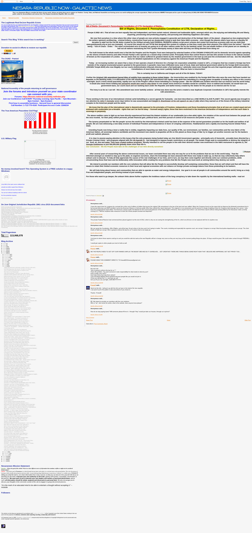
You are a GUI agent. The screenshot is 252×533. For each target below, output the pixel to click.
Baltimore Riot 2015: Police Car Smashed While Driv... (16, 323)
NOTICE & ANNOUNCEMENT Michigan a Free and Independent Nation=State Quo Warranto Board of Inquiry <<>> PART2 (34, 224)
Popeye (93, 248)
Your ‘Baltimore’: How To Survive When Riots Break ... (17, 356)
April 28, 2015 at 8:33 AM (96, 214)
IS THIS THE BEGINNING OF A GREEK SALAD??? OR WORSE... (20, 297)
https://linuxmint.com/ (6, 198)
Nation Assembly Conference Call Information (13, 209)
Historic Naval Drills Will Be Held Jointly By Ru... (15, 306)
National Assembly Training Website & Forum (13, 210)
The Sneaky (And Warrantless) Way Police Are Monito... (17, 355)
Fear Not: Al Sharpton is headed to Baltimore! (14, 377)
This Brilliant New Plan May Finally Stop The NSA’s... (16, 354)
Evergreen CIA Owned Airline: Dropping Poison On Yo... (17, 394)
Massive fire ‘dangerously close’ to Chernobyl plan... (16, 277)
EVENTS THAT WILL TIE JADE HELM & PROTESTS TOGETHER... (20, 345)
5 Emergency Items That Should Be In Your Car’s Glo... (17, 352)
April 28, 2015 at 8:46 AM (96, 222)
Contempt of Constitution (7, 214)
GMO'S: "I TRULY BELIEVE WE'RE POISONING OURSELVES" (19, 405)
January (6, 454)
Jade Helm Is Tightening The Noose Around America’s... (17, 349)
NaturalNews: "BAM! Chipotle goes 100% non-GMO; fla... (17, 368)
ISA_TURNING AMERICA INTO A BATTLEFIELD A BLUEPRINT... (19, 371)
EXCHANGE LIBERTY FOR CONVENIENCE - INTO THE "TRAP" (20, 423)
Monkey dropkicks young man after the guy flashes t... (17, 320)
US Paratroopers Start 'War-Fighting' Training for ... (16, 418)
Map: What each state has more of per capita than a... (17, 424)
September (7, 259)
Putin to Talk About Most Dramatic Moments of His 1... (17, 403)
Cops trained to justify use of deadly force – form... (16, 447)
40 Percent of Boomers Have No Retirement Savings (16, 450)
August (6, 260)
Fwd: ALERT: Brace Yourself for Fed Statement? (15, 329)
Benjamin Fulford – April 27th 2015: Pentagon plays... (16, 437)
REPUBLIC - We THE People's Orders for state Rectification (17, 221)
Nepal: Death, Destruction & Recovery (13, 387)
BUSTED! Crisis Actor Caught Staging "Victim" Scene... (17, 367)
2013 (4, 458)
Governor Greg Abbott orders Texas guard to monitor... (17, 339)
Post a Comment (90, 317)
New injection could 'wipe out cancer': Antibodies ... (16, 310)
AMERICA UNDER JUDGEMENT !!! (12, 292)
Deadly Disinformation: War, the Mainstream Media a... (17, 282)
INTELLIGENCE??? (8, 400)
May (5, 264)
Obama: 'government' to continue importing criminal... (16, 312)
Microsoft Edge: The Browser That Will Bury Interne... (16, 305)
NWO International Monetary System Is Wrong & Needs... (17, 325)
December (7, 254)
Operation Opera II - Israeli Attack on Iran (14, 431)
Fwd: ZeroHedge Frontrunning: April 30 (13, 295)
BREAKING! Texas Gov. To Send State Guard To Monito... (18, 364)
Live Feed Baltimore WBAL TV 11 (12, 414)
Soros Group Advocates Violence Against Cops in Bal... (17, 365)
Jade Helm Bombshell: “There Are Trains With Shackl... (17, 273)
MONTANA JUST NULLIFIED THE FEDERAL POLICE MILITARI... (20, 404)
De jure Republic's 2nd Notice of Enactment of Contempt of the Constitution (21, 216)
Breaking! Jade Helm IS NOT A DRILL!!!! (13, 346)
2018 (4, 248)
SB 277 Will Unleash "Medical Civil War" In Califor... (16, 372)
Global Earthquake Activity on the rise (13, 395)
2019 (4, 246)
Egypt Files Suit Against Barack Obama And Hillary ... (16, 303)
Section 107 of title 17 (39, 513)
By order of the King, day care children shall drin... (16, 427)
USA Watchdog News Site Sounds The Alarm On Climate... (18, 269)
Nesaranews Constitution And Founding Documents (60, 18)
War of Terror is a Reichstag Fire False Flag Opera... (16, 426)
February (6, 453)
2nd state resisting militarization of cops (13, 381)
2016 (4, 251)
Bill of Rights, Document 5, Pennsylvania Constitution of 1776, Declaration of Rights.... (125, 26)
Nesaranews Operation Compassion (32, 18)
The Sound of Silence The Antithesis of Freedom (15, 369)
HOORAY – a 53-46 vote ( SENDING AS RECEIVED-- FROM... (19, 443)
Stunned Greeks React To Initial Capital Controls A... (16, 417)
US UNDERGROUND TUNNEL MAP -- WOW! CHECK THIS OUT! (20, 359)
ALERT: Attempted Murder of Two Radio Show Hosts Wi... (17, 331)
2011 (4, 461)
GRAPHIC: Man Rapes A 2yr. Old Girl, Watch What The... (17, 302)
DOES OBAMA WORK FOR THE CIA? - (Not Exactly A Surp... (19, 440)
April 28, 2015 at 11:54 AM (97, 263)
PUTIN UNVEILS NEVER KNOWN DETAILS (14, 401)
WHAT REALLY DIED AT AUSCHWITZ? (13, 390)
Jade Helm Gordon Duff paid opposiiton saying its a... (16, 449)
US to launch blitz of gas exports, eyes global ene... (16, 433)
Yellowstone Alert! (8, 315)
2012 (4, 459)
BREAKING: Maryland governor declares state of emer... (17, 441)
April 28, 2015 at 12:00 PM (97, 282)
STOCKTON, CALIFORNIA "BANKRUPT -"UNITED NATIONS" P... (20, 338)
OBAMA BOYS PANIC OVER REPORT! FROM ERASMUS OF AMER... (21, 374)
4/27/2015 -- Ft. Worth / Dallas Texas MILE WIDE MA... (17, 410)
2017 (4, 250)
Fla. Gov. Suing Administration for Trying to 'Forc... (16, 420)
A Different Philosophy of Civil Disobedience (14, 280)
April (5, 266)
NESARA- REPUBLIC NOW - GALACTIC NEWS (62, 7)
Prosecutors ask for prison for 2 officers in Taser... (16, 434)
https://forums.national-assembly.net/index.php (44, 97)
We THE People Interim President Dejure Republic (14, 212)
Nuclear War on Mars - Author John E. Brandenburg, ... (17, 336)
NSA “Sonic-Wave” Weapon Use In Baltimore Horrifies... (17, 333)
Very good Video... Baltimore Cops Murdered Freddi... (16, 361)
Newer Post (89, 320)
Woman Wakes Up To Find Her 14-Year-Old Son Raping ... (18, 308)
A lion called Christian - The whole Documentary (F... (16, 318)
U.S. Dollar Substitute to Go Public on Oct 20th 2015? (16, 375)
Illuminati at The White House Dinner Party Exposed (16, 341)
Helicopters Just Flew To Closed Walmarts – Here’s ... (17, 384)
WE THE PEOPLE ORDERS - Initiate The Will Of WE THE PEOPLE (19, 222)
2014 (4, 456)
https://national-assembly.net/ (27, 26)
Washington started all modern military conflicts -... (16, 358)
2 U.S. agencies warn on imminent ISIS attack (15, 444)
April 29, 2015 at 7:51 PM (96, 314)
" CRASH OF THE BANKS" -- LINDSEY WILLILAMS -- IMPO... (19, 326)
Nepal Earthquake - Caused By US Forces (14, 388)
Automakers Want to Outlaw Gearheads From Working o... (18, 416)
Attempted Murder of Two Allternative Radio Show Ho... (17, 342)
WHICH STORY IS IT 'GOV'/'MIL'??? (13, 393)
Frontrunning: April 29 (9, 328)
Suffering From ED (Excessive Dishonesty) (14, 439)
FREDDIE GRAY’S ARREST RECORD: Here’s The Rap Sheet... (19, 274)
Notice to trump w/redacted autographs (11, 207)
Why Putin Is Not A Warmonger (11, 272)
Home (4, 18)
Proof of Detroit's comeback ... (11, 378)
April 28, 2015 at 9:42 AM (96, 233)
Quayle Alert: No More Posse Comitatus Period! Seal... (17, 286)
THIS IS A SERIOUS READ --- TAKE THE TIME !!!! (16, 289)
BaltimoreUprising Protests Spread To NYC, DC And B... (17, 276)
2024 (4, 243)
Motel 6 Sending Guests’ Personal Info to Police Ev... (16, 411)
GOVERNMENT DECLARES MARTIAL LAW (14, 429)
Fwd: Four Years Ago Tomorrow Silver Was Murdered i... (17, 296)
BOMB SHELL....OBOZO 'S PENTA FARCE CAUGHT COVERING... (20, 398)
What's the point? (8, 313)
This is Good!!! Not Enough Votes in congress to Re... (16, 270)
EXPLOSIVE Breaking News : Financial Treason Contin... (17, 299)
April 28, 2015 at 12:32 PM (97, 296)
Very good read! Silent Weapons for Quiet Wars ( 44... (17, 380)
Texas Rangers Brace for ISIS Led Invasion (14, 283)
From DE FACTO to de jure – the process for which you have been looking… (21, 208)
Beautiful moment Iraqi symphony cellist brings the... (16, 344)
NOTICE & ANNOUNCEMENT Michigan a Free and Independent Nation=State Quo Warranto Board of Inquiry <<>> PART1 (34, 223)
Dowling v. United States (24, 517)
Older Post (248, 320)
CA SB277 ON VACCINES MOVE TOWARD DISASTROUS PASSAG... (21, 348)
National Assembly (13, 18)
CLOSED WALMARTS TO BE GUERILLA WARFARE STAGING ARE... (21, 300)
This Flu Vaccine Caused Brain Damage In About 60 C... (17, 351)
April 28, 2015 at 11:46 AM (97, 246)
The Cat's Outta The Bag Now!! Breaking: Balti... (15, 362)
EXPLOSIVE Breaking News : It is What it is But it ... (16, 279)
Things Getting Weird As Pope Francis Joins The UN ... (17, 332)
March (6, 452)
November (7, 256)
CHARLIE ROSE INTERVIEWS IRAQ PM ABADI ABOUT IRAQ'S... (20, 335)
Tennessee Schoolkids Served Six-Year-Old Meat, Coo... (17, 309)
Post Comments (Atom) (101, 324)
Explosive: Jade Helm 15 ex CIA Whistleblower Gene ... (17, 385)
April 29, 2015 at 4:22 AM (96, 306)
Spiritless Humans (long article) (11, 421)
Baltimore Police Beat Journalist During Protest (15, 430)
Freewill (93, 285)
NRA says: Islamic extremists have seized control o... (16, 293)
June (5, 263)
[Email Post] (103, 195)
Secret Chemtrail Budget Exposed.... (12, 436)
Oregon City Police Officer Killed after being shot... (16, 413)
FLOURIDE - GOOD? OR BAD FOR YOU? (14, 391)
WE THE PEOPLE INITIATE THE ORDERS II (13, 218)
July (5, 261)
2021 (4, 245)
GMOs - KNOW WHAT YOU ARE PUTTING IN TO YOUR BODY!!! (20, 407)
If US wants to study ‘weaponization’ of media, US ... (16, 322)
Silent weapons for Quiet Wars (11, 397)
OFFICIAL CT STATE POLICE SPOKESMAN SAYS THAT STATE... (20, 382)
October (6, 257)
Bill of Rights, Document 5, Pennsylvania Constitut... (16, 408)
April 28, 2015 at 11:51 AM (97, 254)
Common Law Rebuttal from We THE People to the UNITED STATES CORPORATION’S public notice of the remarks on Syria (34, 219)
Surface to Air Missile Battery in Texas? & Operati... (16, 319)
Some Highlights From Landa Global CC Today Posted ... (17, 316)
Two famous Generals (9, 287)
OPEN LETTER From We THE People (11, 213)
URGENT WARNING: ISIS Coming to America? (15, 446)
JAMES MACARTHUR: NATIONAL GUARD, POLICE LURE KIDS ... (20, 267)
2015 (4, 253)
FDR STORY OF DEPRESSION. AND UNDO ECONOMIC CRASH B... (21, 290)
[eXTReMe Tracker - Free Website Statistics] (3, 527)
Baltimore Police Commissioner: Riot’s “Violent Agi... (16, 284)
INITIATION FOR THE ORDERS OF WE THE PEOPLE (15, 217)
